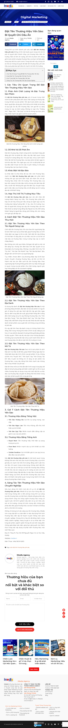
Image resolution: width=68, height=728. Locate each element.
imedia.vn (14, 538)
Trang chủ (7, 21)
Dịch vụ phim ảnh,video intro (39, 712)
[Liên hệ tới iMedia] (63, 610)
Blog (16, 21)
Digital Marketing (34, 17)
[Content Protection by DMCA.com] (39, 722)
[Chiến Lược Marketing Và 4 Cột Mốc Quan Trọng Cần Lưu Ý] (58, 647)
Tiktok (36, 6)
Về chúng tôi (52, 6)
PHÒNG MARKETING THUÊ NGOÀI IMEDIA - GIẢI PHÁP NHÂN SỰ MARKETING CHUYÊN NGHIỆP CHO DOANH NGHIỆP (57, 87)
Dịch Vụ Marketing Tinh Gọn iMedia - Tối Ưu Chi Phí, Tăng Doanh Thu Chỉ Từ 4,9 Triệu (57, 98)
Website (29, 6)
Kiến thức (61, 6)
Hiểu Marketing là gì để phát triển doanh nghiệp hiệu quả (26, 661)
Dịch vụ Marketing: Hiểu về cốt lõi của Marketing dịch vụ (42, 661)
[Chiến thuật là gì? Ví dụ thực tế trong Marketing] (10, 647)
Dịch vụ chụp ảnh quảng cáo (54, 708)
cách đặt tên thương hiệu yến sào (19, 547)
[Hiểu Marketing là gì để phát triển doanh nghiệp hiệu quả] (26, 647)
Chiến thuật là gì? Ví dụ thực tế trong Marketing (9, 661)
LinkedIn (39, 44)
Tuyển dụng (48, 693)
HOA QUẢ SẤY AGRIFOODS (58, 108)
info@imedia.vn (22, 1)
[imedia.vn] (8, 6)
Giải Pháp (43, 6)
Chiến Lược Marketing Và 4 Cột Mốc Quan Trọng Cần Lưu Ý (57, 661)
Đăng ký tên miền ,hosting (54, 712)
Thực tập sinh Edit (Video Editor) (57, 76)
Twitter (25, 44)
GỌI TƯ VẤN (24, 629)
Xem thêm (34, 669)
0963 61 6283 (10, 1)
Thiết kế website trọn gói (41, 708)
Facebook (21, 6)
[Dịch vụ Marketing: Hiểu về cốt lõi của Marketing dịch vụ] (42, 647)
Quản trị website (54, 715)
